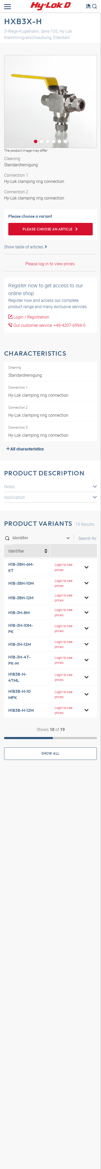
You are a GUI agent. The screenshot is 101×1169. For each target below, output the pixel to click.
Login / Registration (30, 317)
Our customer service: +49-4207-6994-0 (48, 325)
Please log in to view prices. (50, 264)
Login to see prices (64, 567)
